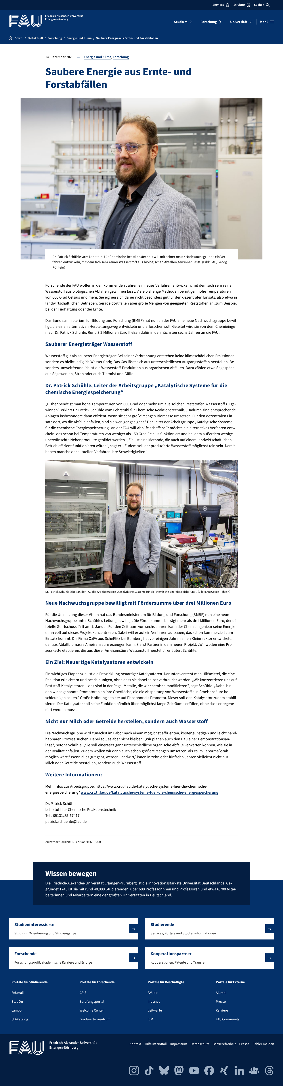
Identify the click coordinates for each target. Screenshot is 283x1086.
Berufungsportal (92, 1001)
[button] (73, 929)
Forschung (209, 21)
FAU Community (227, 1019)
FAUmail (17, 992)
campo (16, 1010)
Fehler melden (263, 1044)
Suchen (259, 5)
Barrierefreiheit (224, 1044)
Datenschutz (200, 1044)
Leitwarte (155, 1010)
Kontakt (135, 1044)
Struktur (239, 5)
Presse (221, 1001)
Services (218, 5)
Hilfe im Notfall (156, 1044)
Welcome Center (92, 1010)
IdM (150, 1019)
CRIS (83, 992)
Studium (180, 21)
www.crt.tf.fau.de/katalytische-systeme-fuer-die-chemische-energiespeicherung (149, 792)
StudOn (17, 1001)
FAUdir (153, 992)
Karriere (222, 1010)
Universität (239, 21)
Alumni (221, 992)
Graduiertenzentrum (95, 1019)
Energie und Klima (97, 57)
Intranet (154, 1001)
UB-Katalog (19, 1019)
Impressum (178, 1044)
